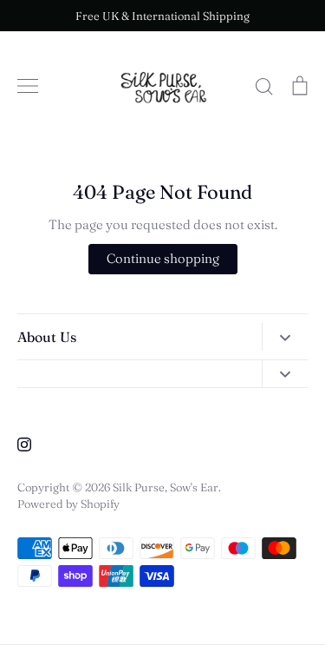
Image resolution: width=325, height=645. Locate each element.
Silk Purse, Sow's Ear (165, 487)
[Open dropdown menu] (285, 336)
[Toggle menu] (28, 86)
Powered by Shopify (68, 503)
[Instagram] (24, 444)
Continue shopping (163, 258)
